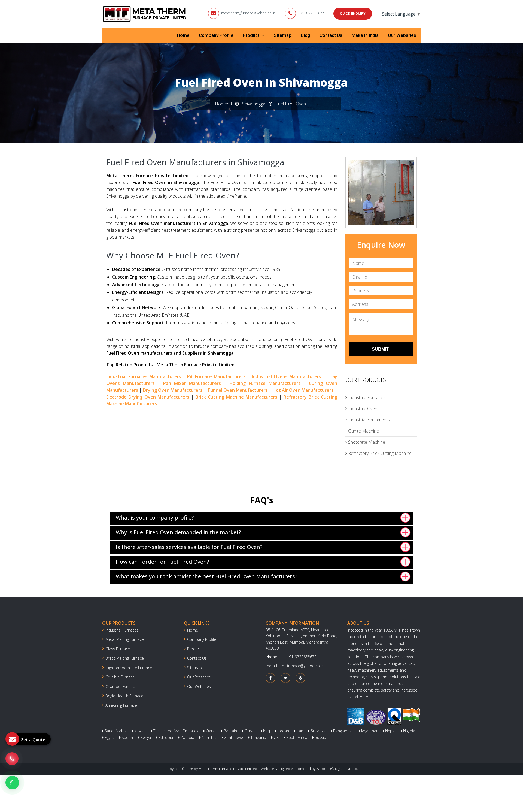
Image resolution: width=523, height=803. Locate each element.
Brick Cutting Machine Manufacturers (236, 397)
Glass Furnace (117, 648)
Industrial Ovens (363, 409)
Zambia (187, 737)
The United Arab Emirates (175, 730)
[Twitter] (285, 677)
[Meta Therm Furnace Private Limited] (145, 14)
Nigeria (408, 730)
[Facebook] (270, 677)
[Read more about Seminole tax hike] (12, 782)
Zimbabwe (233, 737)
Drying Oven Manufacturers (173, 390)
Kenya (145, 737)
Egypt (109, 737)
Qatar (210, 730)
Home (183, 35)
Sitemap (282, 35)
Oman (250, 730)
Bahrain (230, 730)
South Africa (296, 737)
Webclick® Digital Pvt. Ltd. (337, 768)
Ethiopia (165, 737)
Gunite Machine (363, 431)
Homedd (223, 104)
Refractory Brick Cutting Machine (379, 453)
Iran (299, 730)
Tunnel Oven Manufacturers (237, 390)
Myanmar (369, 730)
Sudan (127, 737)
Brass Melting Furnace (124, 658)
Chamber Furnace (121, 686)
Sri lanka (318, 730)
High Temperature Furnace (128, 667)
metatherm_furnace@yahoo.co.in (248, 12)
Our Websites (402, 35)
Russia (320, 737)
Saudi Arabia (115, 730)
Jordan (282, 730)
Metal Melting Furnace (124, 639)
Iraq (266, 730)
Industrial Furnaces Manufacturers (143, 376)
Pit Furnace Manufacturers (216, 376)
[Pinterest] (300, 677)
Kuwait (139, 730)
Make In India (365, 35)
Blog (305, 35)
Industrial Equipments (368, 420)
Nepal (390, 730)
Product (251, 35)
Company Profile (216, 35)
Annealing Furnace (121, 705)
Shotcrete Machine (366, 442)
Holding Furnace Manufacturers (264, 383)
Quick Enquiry (353, 14)
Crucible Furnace (120, 677)
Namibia (209, 737)
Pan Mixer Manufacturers (192, 383)
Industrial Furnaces (366, 397)
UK (276, 737)
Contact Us (331, 35)
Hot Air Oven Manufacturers (303, 390)
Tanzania (258, 737)
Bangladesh (343, 730)
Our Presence (199, 677)
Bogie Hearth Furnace (124, 695)
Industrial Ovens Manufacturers (286, 376)
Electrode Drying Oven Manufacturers (147, 397)
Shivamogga (253, 104)
